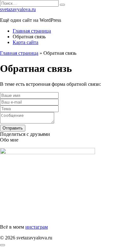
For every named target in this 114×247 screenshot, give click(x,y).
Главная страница (32, 31)
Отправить (13, 128)
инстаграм (36, 227)
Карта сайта (25, 42)
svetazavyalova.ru (18, 9)
